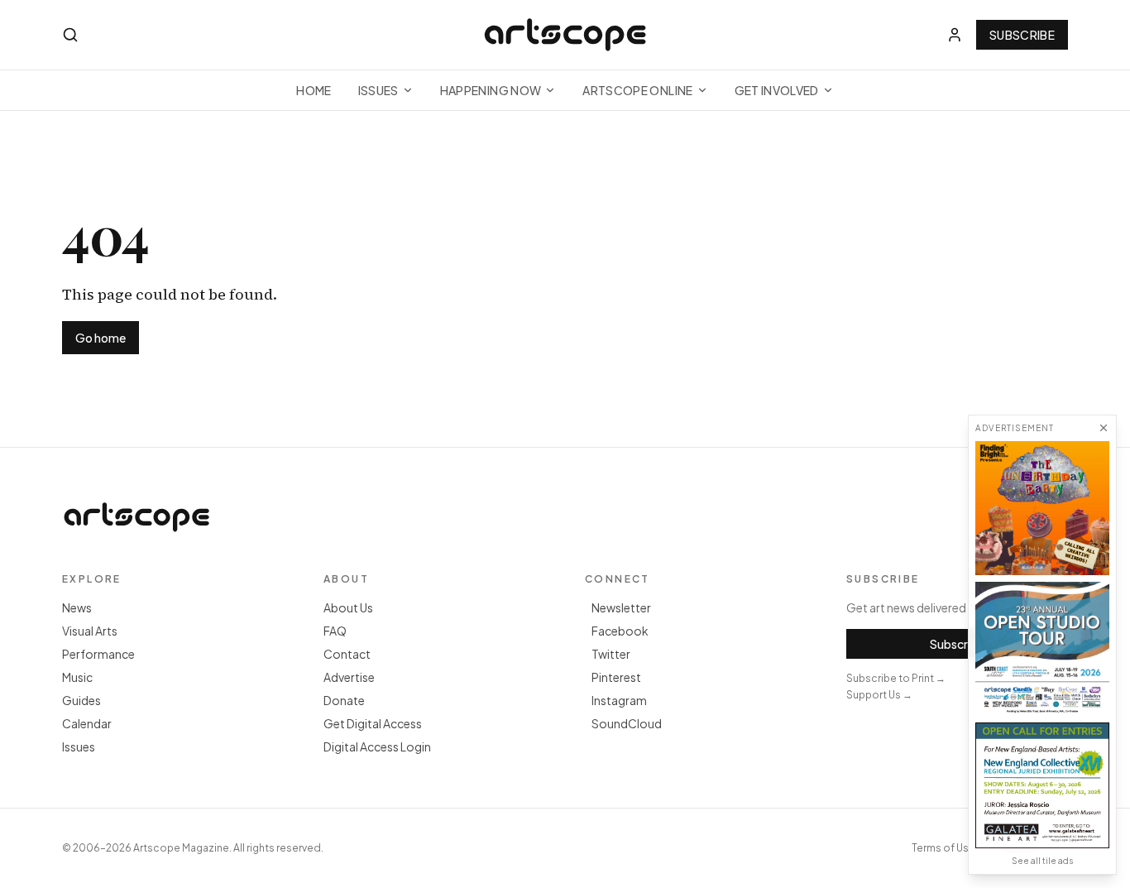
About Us (348, 607)
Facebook (620, 630)
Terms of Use (943, 848)
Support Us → (879, 695)
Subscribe (1022, 34)
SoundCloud (626, 723)
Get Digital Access (372, 723)
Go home (100, 337)
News (77, 607)
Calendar (87, 723)
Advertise (349, 677)
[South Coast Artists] (1042, 649)
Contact (347, 653)
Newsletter (621, 607)
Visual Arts (89, 630)
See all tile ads (1042, 861)
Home (313, 90)
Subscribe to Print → (896, 678)
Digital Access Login (377, 746)
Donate (344, 700)
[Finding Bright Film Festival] (1042, 508)
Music (77, 677)
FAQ (335, 630)
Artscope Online (637, 90)
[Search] (70, 35)
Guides (81, 700)
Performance (98, 653)
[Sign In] (955, 35)
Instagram (619, 700)
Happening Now (491, 90)
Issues (378, 90)
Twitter (610, 653)
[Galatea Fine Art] (1042, 785)
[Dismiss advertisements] (1103, 428)
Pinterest (616, 677)
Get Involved (777, 90)
